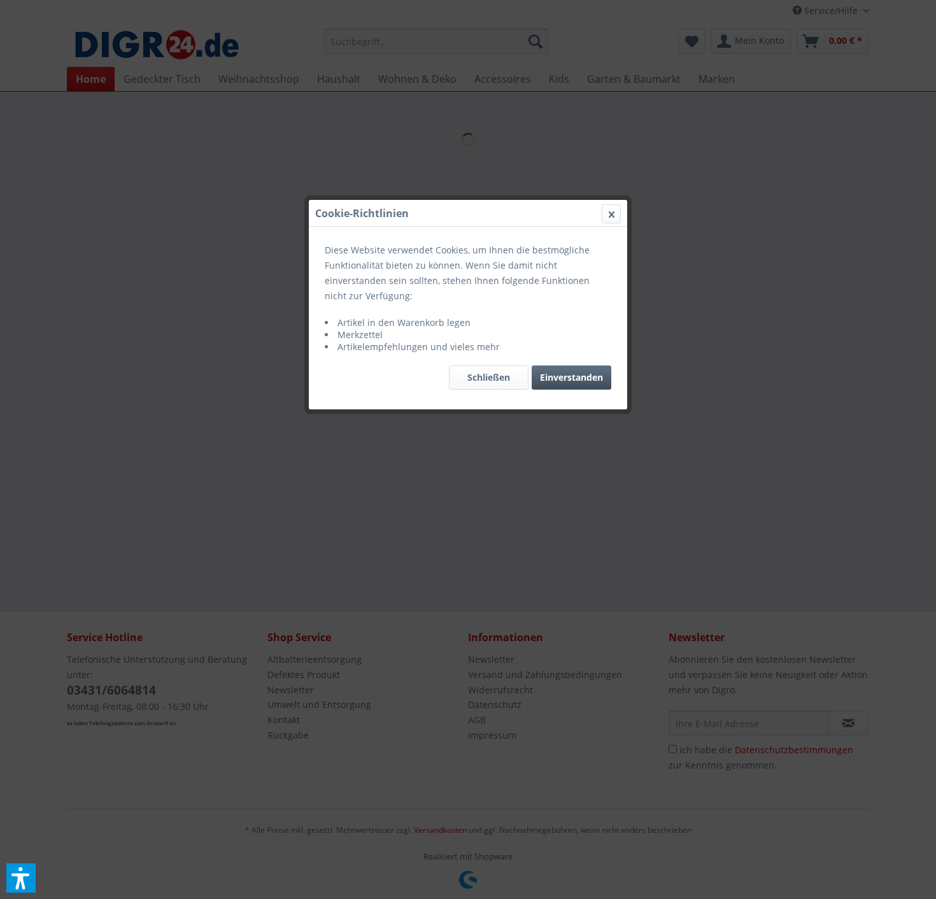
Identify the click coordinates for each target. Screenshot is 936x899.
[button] (21, 878)
